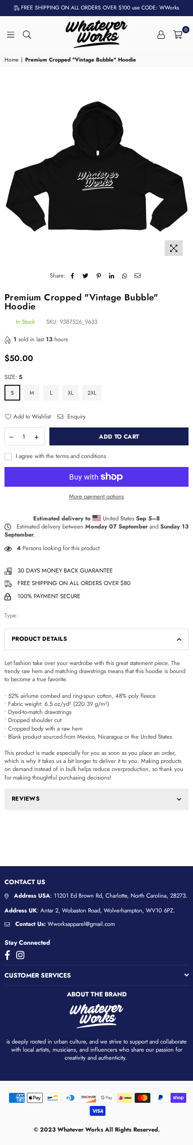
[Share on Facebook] (73, 276)
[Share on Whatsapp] (125, 276)
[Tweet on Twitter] (86, 276)
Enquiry (76, 417)
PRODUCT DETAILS (39, 638)
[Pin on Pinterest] (99, 276)
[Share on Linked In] (112, 276)
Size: (13, 377)
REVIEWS (25, 798)
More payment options (96, 497)
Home (11, 60)
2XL (92, 393)
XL (70, 393)
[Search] (27, 34)
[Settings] (161, 34)
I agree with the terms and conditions (60, 456)
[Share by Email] (138, 276)
